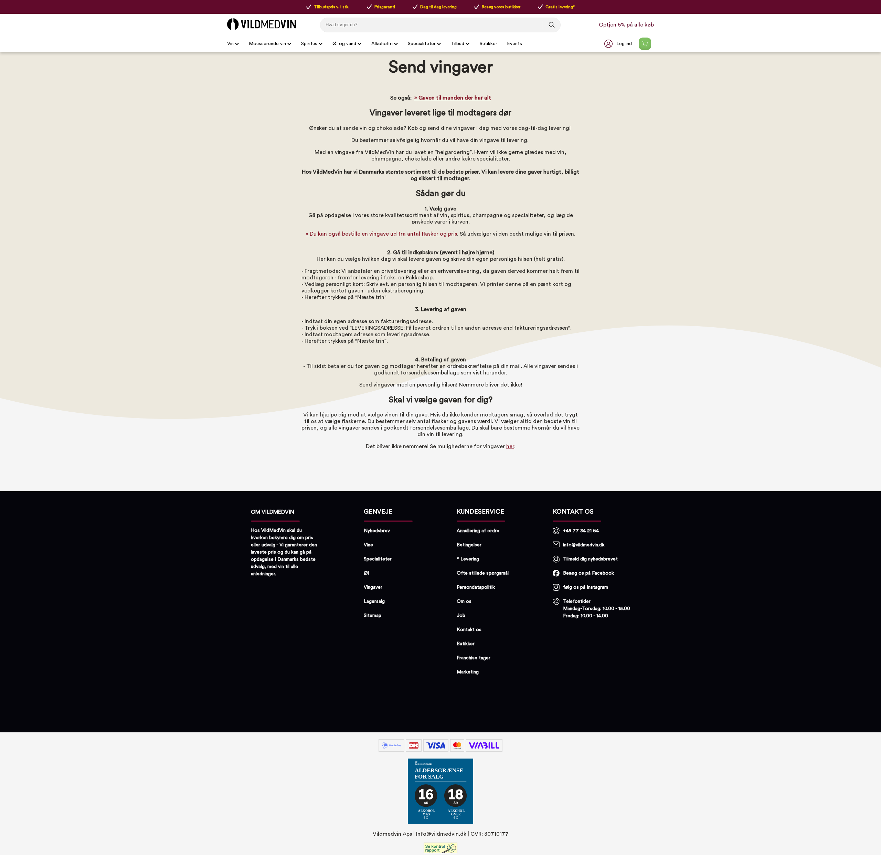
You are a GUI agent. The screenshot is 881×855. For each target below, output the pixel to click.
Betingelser (469, 545)
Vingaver (373, 587)
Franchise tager (473, 658)
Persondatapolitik (476, 587)
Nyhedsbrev (377, 530)
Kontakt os (469, 629)
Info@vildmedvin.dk (441, 834)
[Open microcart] (645, 44)
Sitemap (372, 615)
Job (461, 615)
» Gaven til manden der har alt (452, 98)
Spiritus (309, 43)
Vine (368, 545)
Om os (464, 601)
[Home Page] (261, 24)
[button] (619, 44)
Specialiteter (422, 43)
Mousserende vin (267, 43)
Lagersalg (374, 601)
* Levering (468, 559)
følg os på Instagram (585, 587)
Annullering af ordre (478, 530)
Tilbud (457, 43)
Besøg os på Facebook (588, 573)
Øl (366, 573)
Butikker (488, 43)
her (510, 446)
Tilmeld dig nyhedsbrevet (590, 559)
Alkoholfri (382, 43)
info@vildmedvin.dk (583, 545)
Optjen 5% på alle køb (626, 25)
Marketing (468, 672)
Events (514, 43)
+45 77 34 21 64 (581, 530)
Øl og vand (344, 43)
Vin (230, 43)
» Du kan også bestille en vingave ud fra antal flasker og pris (381, 234)
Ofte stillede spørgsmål (483, 573)
